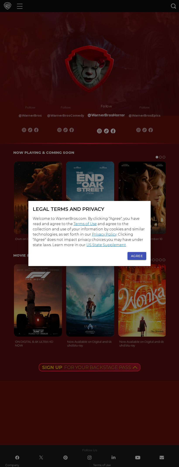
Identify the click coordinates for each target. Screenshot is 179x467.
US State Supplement (106, 245)
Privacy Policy (104, 234)
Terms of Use (85, 224)
